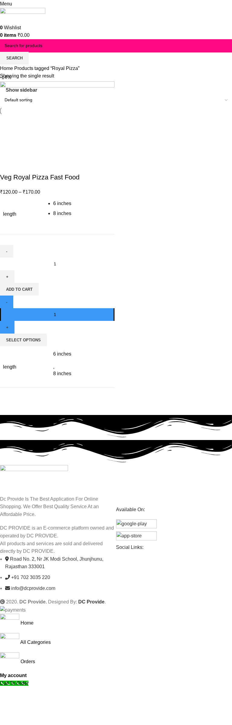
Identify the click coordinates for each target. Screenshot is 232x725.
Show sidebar (21, 90)
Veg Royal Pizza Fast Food (39, 177)
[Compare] (7, 165)
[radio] (82, 203)
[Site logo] (22, 15)
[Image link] (34, 476)
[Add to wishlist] (40, 165)
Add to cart (19, 289)
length (9, 214)
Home (7, 68)
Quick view (23, 165)
